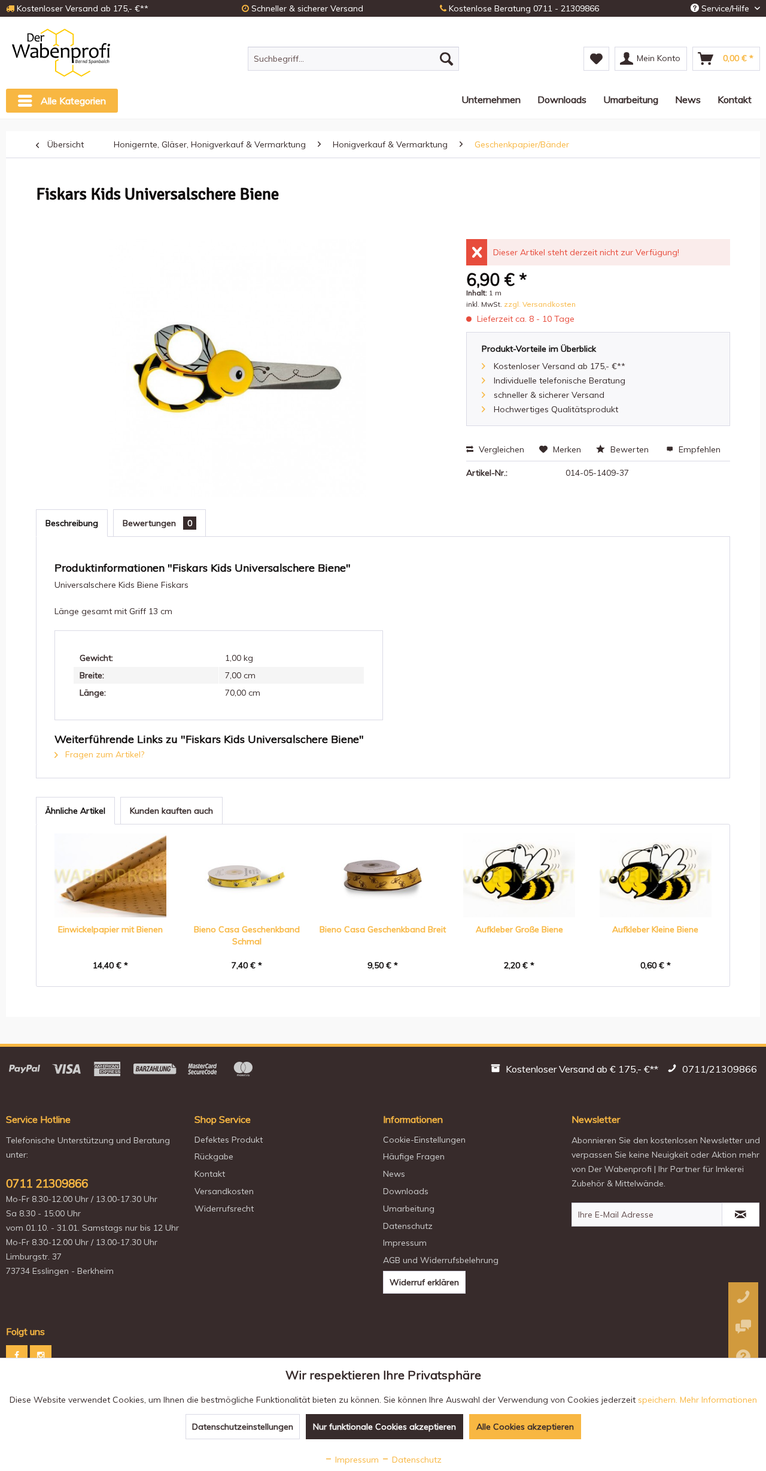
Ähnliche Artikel (75, 810)
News (394, 1173)
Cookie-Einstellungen (424, 1139)
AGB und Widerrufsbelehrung (440, 1260)
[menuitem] (353, 59)
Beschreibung (71, 523)
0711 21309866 (47, 1183)
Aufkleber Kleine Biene (655, 929)
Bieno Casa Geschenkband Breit (383, 929)
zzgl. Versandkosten (540, 304)
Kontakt (209, 1173)
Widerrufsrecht (224, 1208)
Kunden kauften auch (171, 810)
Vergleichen (500, 449)
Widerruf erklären (424, 1282)
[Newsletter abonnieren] (740, 1215)
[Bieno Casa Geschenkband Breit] (383, 875)
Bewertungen (157, 523)
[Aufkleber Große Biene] (519, 875)
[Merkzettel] (596, 59)
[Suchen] (446, 59)
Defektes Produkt (228, 1139)
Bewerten (629, 449)
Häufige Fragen (414, 1156)
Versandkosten (224, 1191)
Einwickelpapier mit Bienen (110, 929)
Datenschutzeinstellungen (242, 1426)
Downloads (405, 1191)
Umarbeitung (408, 1208)
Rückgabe (213, 1156)
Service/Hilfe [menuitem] (725, 8)
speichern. (659, 1399)
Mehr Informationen (718, 1399)
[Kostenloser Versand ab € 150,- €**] (576, 1071)
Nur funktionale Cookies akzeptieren (384, 1426)
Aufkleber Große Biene (519, 929)
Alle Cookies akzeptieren (525, 1426)
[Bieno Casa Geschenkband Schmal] (247, 875)
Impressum (405, 1242)
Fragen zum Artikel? (103, 754)
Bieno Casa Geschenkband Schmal (247, 935)
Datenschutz (408, 1226)
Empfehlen (698, 449)
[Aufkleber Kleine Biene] (655, 875)
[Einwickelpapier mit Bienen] (110, 875)
